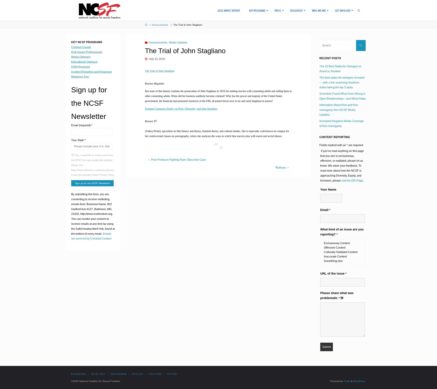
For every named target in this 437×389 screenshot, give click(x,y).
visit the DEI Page (352, 180)
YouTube (155, 374)
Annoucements (160, 24)
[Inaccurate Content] (342, 256)
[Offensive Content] (342, 247)
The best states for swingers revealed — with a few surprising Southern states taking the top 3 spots (341, 82)
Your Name (328, 189)
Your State (78, 140)
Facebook (78, 374)
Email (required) (81, 125)
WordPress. (359, 381)
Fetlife (137, 374)
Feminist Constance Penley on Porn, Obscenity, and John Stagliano (181, 108)
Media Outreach (80, 56)
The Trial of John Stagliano (159, 70)
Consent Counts (81, 47)
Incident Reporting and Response (91, 71)
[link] (359, 10)
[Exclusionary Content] (342, 243)
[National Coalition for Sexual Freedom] (99, 10)
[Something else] (342, 261)
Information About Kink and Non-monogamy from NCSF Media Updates (339, 109)
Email (325, 210)
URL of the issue (333, 273)
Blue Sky (98, 374)
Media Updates (178, 42)
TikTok (172, 374)
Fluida (346, 381)
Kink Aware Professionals (86, 52)
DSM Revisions (80, 66)
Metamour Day (80, 76)
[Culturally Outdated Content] (342, 252)
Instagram (118, 374)
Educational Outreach (84, 61)
